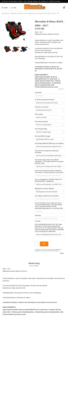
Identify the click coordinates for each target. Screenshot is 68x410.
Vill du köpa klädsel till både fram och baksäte (49, 143)
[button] (24, 39)
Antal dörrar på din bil (42, 107)
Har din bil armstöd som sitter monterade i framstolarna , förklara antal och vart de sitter (49, 171)
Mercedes (32, 13)
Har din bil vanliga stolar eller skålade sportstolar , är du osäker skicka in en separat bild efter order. (49, 161)
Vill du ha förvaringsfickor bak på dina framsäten (47, 151)
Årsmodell (38, 92)
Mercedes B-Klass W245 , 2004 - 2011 (48, 13)
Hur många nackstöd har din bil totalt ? (47, 196)
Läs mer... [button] (61, 89)
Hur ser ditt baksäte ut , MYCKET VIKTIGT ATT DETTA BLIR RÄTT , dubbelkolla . (48, 180)
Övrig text (38, 215)
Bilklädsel (14, 13)
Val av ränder (39, 114)
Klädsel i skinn (22, 13)
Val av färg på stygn (41, 129)
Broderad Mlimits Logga (42, 136)
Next (28, 30)
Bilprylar (7, 13)
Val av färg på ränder (41, 121)
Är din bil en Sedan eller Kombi (44, 99)
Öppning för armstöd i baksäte (44, 188)
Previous (1, 49)
